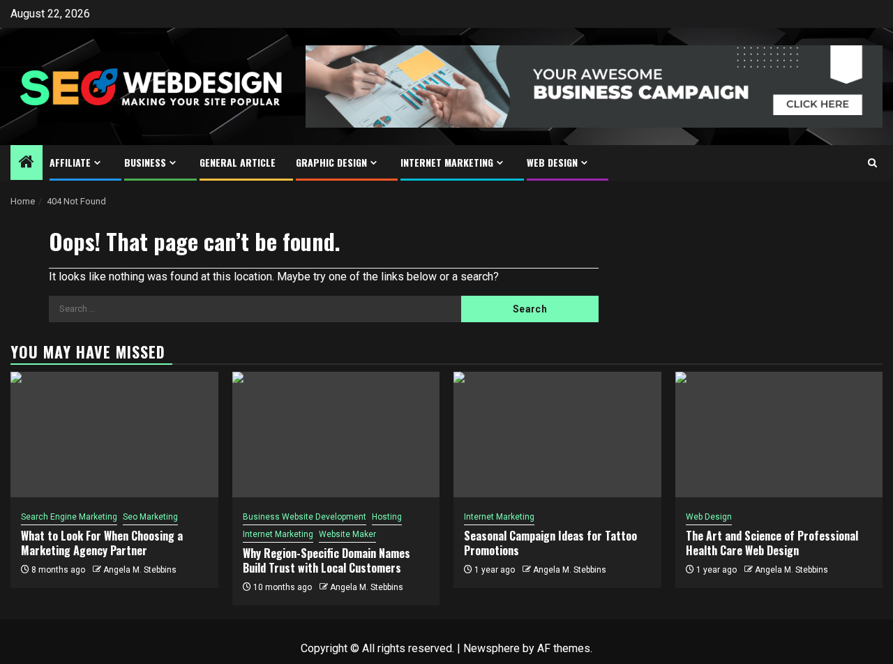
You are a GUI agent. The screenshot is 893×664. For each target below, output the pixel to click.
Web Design (552, 162)
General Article (238, 162)
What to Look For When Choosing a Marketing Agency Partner (102, 543)
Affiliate (70, 162)
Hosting (387, 517)
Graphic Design (331, 162)
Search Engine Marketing (69, 517)
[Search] (872, 162)
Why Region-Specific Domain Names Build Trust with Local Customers (326, 560)
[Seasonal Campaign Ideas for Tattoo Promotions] (557, 434)
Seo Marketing (150, 517)
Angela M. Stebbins (140, 570)
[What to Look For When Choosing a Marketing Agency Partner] (114, 434)
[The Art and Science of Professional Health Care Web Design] (779, 434)
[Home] (26, 163)
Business (145, 162)
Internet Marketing (446, 162)
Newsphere (491, 648)
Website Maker (347, 534)
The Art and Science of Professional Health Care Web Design (772, 543)
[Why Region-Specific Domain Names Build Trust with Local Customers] (336, 434)
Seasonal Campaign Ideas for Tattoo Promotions (550, 543)
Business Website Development (304, 517)
